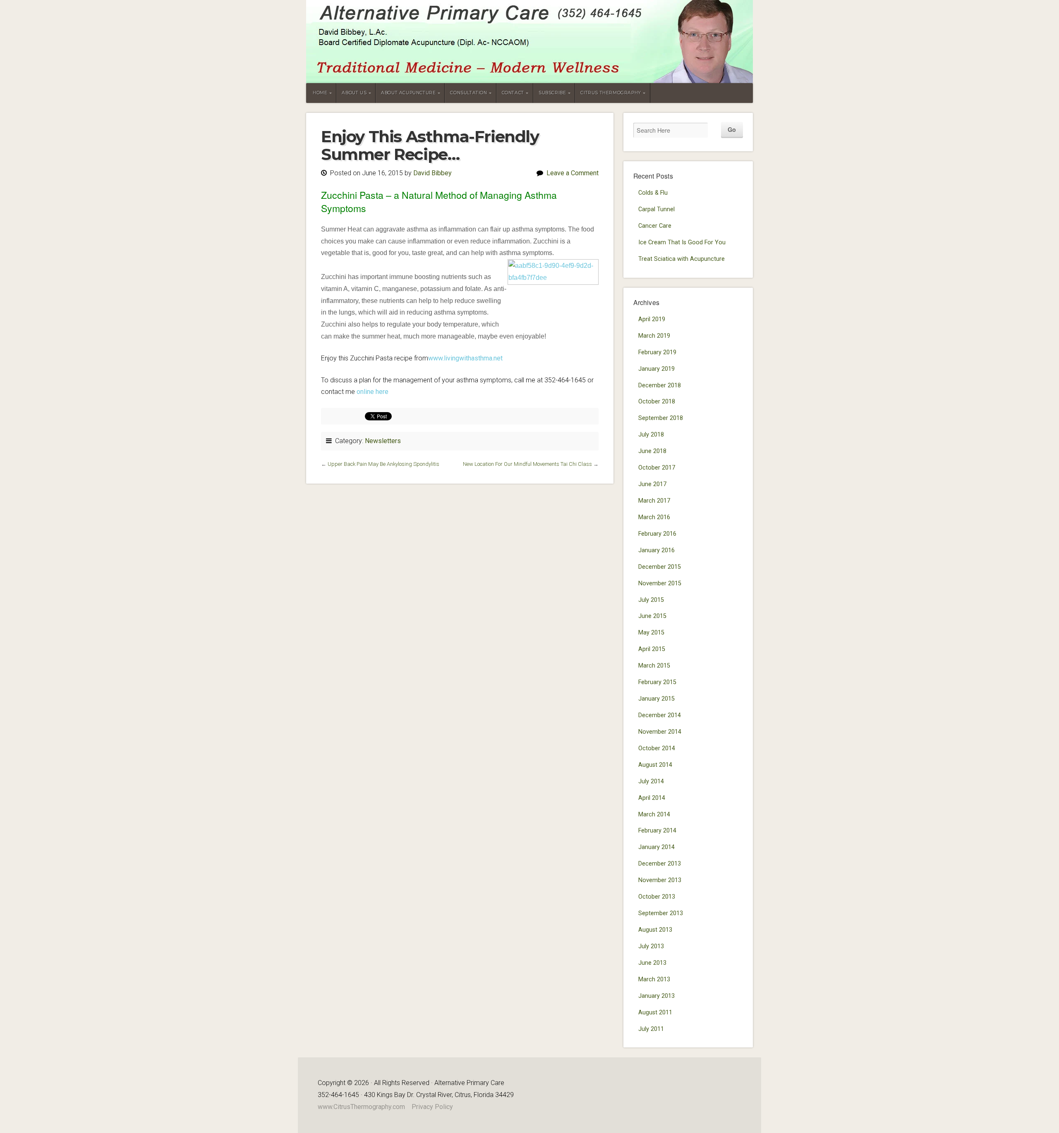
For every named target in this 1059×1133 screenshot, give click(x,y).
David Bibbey (432, 173)
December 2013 (659, 863)
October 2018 (656, 401)
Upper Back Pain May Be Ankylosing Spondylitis (383, 464)
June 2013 (652, 962)
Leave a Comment (572, 173)
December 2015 (659, 566)
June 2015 (652, 616)
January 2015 (656, 698)
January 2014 (656, 847)
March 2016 (654, 517)
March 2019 (654, 335)
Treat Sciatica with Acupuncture (681, 258)
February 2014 (657, 830)
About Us (354, 92)
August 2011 (655, 1012)
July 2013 (651, 946)
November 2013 (659, 880)
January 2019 (656, 368)
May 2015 (651, 632)
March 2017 (654, 500)
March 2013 (654, 979)
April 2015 (651, 649)
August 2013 (655, 929)
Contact (513, 92)
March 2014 (654, 814)
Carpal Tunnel (656, 209)
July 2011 (651, 1029)
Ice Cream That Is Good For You (682, 242)
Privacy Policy (432, 1107)
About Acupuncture (408, 92)
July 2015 (651, 599)
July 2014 (651, 781)
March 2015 (654, 665)
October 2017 (656, 467)
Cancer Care (654, 225)
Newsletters (383, 441)
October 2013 (656, 896)
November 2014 (659, 731)
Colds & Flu (653, 192)
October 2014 (656, 748)
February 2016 (657, 533)
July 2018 (651, 434)
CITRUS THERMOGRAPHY (610, 92)
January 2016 (656, 550)
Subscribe (552, 92)
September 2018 (660, 418)
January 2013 (656, 995)
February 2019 (657, 352)
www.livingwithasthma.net (465, 358)
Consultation (468, 92)
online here (372, 392)
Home (320, 92)
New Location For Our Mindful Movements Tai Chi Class (527, 464)
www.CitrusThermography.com (361, 1107)
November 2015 (659, 583)
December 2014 (659, 715)
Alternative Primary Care (529, 41)
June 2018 (652, 451)
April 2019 (651, 319)
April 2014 (651, 797)
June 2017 (652, 484)
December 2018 (659, 385)
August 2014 (655, 764)
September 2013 (660, 913)
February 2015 (657, 682)
